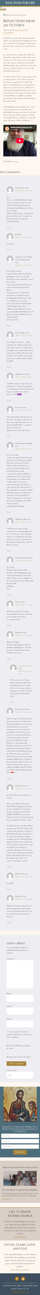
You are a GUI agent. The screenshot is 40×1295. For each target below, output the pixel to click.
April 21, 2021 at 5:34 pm (23, 876)
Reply (9, 227)
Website (10, 1019)
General (15, 161)
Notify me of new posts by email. (18, 1057)
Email (9, 1006)
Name (9, 993)
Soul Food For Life (20, 3)
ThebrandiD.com (20, 1291)
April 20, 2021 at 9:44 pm (23, 635)
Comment (11, 959)
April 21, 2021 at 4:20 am (23, 788)
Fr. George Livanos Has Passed (19, 1189)
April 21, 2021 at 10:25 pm (23, 899)
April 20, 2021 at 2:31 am (23, 265)
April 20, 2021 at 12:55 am (23, 237)
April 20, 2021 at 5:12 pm (23, 560)
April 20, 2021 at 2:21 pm (23, 377)
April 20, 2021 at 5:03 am (23, 335)
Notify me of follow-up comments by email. (19, 1046)
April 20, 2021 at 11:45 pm (24, 712)
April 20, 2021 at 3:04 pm (23, 522)
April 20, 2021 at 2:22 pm (23, 410)
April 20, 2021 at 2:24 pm (23, 449)
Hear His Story (20, 1236)
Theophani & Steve (25, 666)
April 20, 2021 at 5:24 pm (23, 604)
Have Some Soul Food (20, 1269)
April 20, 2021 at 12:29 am (23, 190)
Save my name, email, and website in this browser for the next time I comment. (20, 1034)
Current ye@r (12, 1070)
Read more (6, 1199)
